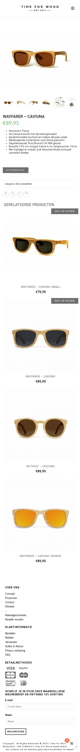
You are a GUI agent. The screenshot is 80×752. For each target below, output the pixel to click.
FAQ (7, 655)
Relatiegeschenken (15, 615)
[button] (70, 29)
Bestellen (10, 633)
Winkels (9, 606)
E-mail (8, 700)
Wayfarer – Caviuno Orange (40, 556)
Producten (11, 598)
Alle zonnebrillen (23, 184)
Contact (9, 602)
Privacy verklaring (15, 650)
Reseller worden (14, 619)
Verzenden (11, 642)
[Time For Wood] (40, 8)
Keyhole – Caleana (41, 466)
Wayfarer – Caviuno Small (40, 286)
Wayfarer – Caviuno (40, 376)
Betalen (9, 638)
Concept (10, 594)
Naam (8, 715)
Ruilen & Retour (14, 646)
